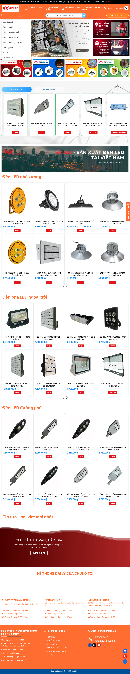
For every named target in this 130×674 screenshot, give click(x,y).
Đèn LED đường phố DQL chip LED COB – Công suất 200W (49, 495)
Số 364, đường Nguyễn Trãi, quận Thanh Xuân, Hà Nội (64, 604)
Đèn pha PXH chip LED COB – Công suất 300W (81, 385)
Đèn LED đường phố (11, 32)
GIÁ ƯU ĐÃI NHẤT (52, 8)
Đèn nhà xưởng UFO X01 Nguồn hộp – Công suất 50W (49, 222)
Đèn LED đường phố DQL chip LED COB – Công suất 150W (81, 449)
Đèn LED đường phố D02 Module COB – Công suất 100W (113, 495)
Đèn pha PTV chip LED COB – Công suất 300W (113, 338)
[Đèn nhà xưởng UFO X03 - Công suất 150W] (81, 200)
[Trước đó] (63, 288)
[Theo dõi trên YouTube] (99, 645)
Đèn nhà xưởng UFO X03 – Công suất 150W (80, 222)
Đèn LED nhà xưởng (10, 37)
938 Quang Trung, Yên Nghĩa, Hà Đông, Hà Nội (20, 604)
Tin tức (5, 53)
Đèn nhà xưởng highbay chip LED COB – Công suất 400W (112, 274)
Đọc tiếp (113, 392)
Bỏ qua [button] (107, 2)
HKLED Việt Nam (72, 671)
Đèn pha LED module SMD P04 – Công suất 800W (113, 385)
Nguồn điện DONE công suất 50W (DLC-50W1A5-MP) (13, 125)
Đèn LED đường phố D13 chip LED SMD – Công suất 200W (91, 125)
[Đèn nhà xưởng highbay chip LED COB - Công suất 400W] (112, 252)
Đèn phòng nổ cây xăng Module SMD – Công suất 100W (49, 274)
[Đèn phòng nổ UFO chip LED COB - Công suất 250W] (17, 200)
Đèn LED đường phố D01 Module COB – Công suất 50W (113, 449)
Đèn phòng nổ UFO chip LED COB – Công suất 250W (17, 222)
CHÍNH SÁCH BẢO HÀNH (56, 651)
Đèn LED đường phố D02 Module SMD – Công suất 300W (17, 495)
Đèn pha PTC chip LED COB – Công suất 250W (65, 125)
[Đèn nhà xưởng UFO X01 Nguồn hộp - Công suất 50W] (49, 200)
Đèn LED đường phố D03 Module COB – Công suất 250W (81, 495)
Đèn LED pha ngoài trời (12, 27)
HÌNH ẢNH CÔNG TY (54, 640)
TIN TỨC (49, 655)
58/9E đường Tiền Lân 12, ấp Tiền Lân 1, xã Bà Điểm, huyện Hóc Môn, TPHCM (106, 604)
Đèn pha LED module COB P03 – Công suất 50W (81, 338)
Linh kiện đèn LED (10, 48)
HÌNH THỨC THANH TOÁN (56, 648)
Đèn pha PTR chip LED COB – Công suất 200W (17, 338)
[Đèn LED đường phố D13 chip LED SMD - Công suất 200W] (91, 107)
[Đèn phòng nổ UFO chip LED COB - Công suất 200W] (17, 252)
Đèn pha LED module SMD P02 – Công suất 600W (49, 338)
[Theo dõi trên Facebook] (90, 645)
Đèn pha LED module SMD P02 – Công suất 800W (17, 385)
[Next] (88, 39)
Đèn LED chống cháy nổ (12, 42)
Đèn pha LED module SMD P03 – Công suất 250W (49, 385)
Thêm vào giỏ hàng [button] (13, 132)
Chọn (39, 132)
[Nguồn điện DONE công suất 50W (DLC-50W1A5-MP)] (13, 107)
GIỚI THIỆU (50, 637)
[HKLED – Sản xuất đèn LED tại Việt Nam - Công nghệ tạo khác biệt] (12, 8)
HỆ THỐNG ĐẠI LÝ (53, 644)
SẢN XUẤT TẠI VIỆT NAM (34, 8)
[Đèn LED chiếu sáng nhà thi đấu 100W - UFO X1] (116, 107)
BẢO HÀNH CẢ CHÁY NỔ (71, 8)
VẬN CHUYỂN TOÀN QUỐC (91, 8)
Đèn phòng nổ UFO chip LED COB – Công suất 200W (17, 274)
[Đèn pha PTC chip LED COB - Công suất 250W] (65, 107)
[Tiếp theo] (66, 288)
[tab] (16, 89)
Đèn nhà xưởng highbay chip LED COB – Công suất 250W (112, 222)
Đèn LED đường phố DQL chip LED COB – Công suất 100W (17, 449)
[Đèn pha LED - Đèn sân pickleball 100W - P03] (39, 107)
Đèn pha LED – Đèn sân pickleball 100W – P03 (39, 125)
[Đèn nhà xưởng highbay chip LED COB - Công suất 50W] (81, 252)
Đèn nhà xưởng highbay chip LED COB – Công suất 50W (80, 274)
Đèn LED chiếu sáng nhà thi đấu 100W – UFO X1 (116, 125)
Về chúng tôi (8, 58)
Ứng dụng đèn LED (10, 22)
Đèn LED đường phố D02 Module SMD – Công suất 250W (49, 449)
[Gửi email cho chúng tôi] (94, 645)
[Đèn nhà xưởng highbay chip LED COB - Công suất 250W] (112, 200)
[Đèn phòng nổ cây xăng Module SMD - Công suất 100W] (49, 252)
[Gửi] (84, 15)
